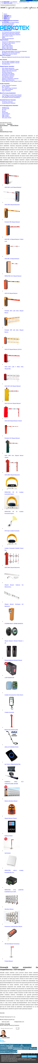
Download (6, 15)
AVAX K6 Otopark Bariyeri (11, 293)
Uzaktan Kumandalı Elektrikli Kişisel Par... (14, 549)
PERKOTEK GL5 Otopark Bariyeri (13, 276)
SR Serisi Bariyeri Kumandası (12, 943)
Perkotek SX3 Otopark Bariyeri (12, 438)
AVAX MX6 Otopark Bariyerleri (12, 204)
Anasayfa (2, 124)
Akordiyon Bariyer (9, 909)
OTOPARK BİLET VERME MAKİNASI (14, 623)
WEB (23, 0)
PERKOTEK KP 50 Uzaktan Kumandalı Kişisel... (14, 493)
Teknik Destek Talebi (24, 2)
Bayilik (5, 18)
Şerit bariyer (8, 853)
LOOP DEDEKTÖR (9, 677)
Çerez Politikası (32, 1056)
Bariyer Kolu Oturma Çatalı (11, 729)
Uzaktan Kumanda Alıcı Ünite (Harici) (14, 695)
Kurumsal (6, 22)
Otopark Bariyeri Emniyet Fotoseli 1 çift (14, 642)
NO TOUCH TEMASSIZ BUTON (12, 764)
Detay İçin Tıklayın (7, 1043)
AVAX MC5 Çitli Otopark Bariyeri (13, 386)
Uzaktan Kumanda (9, 712)
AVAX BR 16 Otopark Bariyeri (12, 258)
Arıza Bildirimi (13, 2)
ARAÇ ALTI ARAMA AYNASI (11, 747)
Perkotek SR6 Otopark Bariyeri (12, 222)
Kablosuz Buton (9, 835)
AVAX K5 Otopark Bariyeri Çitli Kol (13, 349)
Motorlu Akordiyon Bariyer (11, 801)
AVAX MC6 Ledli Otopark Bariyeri (13, 187)
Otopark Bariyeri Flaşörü (11, 818)
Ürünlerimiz (7, 20)
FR (30, 0)
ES (31, 0)
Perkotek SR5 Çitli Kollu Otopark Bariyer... (14, 331)
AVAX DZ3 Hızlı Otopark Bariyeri (13, 403)
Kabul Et (24, 1056)
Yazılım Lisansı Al (4, 2)
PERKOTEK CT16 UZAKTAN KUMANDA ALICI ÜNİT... (14, 891)
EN (28, 0)
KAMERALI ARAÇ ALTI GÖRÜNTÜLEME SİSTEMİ (14, 782)
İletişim (5, 14)
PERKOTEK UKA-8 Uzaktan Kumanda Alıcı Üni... (14, 871)
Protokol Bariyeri (9, 961)
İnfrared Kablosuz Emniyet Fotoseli (13, 660)
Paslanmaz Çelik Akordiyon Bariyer (13, 926)
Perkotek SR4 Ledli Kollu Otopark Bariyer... (14, 311)
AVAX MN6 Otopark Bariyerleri (12, 475)
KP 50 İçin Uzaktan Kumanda (12, 531)
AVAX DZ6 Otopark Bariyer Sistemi (13, 421)
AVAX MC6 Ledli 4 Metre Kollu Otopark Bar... (14, 367)
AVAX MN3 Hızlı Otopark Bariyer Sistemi (14, 456)
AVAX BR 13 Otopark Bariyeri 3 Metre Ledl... (14, 240)
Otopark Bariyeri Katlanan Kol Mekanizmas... (14, 586)
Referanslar (7, 19)
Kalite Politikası (10, 1053)
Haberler (6, 16)
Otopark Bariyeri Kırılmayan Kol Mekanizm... (14, 605)
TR (27, 0)
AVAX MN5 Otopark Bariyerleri (12, 567)
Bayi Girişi (35, 0)
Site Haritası (3, 1053)
